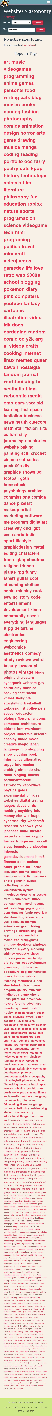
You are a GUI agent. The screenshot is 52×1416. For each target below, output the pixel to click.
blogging (30, 281)
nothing (10, 810)
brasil (34, 1084)
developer (24, 944)
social (31, 692)
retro (9, 274)
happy (9, 1380)
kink (25, 1363)
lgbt (36, 528)
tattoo (24, 1266)
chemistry (8, 1130)
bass (17, 1351)
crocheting (26, 1260)
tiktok (14, 1198)
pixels (8, 976)
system (28, 890)
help (6, 1164)
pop (12, 1144)
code (36, 597)
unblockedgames (19, 1340)
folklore (13, 1283)
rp (17, 1008)
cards (42, 1283)
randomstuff (8, 1343)
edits (17, 1386)
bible (21, 1226)
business (33, 415)
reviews (23, 659)
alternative (32, 759)
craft (6, 1040)
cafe (12, 1137)
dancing (17, 912)
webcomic (15, 395)
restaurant (8, 1217)
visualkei (21, 1354)
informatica (13, 759)
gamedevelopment (19, 856)
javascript (27, 665)
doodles (6, 1312)
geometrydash (42, 1363)
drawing (27, 139)
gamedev (14, 267)
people (39, 1198)
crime (5, 1337)
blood (11, 1337)
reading (29, 154)
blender (9, 1008)
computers (27, 296)
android (35, 1130)
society (6, 1280)
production (11, 1076)
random (37, 331)
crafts (32, 345)
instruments (33, 1351)
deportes (9, 1021)
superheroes (14, 1294)
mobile (13, 1280)
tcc (14, 1209)
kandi (41, 1188)
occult (42, 841)
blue (40, 1088)
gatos (22, 790)
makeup (11, 509)
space (36, 409)
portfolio (13, 161)
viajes (10, 1340)
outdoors (26, 1096)
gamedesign (12, 967)
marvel (27, 903)
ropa (34, 1200)
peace (15, 1383)
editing (10, 553)
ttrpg (8, 628)
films (31, 388)
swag (24, 1052)
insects (20, 1178)
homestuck (14, 484)
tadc (16, 1366)
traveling (22, 1021)
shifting (6, 1369)
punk (9, 465)
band (24, 830)
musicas (40, 1280)
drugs (32, 1269)
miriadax (38, 1360)
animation (32, 125)
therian (28, 1185)
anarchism (37, 1127)
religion (11, 565)
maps (26, 1206)
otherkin (7, 1220)
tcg (45, 1374)
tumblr (33, 1175)
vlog (44, 1108)
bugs (35, 815)
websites (11, 800)
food (30, 90)
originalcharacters (19, 677)
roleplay (24, 590)
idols (39, 1340)
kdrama (20, 1206)
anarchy (7, 1289)
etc (28, 440)
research (11, 825)
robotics (19, 1088)
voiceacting (22, 1277)
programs (7, 1303)
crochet (38, 453)
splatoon (10, 949)
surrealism (24, 1192)
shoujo (34, 1314)
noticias (25, 1326)
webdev (12, 1134)
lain (44, 912)
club (27, 1380)
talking (38, 1275)
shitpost (13, 1312)
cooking (13, 353)
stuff (19, 428)
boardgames (12, 1072)
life (29, 267)
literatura (26, 1104)
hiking (35, 926)
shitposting (8, 1258)
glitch (14, 1277)
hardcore (15, 1220)
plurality (33, 1154)
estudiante (25, 1252)
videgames (13, 1374)
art (7, 61)
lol (11, 1048)
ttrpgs (9, 764)
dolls (21, 861)
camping (42, 1309)
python (15, 962)
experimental (14, 795)
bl (19, 1028)
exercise (42, 1349)
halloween (30, 1223)
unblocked (40, 1158)
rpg (20, 572)
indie (30, 534)
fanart (9, 578)
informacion (8, 1320)
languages (36, 622)
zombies (20, 1374)
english (36, 930)
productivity (28, 1374)
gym (7, 912)
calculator (7, 1332)
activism (24, 1076)
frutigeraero (26, 841)
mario (32, 1137)
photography (18, 118)
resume (39, 903)
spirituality (12, 687)
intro (14, 935)
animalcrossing (15, 1357)
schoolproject (9, 1269)
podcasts (15, 1212)
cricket (32, 1226)
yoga (16, 1158)
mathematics (37, 971)
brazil (41, 1235)
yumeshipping (30, 1320)
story (24, 597)
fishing (16, 1217)
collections (7, 1357)
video (35, 317)
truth (5, 1294)
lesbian (35, 1108)
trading (29, 1178)
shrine (35, 1048)
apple (31, 1323)
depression (8, 1266)
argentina (22, 1380)
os (42, 1312)
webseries (28, 1240)
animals (12, 182)
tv (38, 381)
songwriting (38, 1332)
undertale (25, 733)
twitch (21, 1068)
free (16, 940)
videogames (17, 68)
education (15, 203)
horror (27, 132)
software (33, 515)
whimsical (29, 1343)
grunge (37, 1104)
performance (24, 1297)
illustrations (37, 1294)
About (7, 1407)
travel (28, 246)
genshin (19, 880)
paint (36, 1383)
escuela (37, 1164)
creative (10, 744)
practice (30, 1306)
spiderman (7, 1300)
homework (8, 1260)
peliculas (17, 921)
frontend (6, 1374)
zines (35, 609)
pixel (14, 1040)
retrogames (20, 1249)
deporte (27, 1140)
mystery (23, 949)
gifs (35, 1028)
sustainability (14, 1252)
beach (10, 1349)
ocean (41, 1012)
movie (34, 738)
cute (25, 168)
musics (16, 1317)
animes (25, 836)
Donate (16, 1407)
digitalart (38, 522)
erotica (6, 1283)
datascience (42, 1383)
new (5, 1340)
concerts (7, 1277)
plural (16, 1223)
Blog (30, 1407)
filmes (42, 1092)
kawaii (11, 367)
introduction (20, 985)
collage (39, 1080)
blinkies (32, 795)
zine (7, 985)
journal (30, 374)
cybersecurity (15, 820)
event (12, 1181)
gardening (15, 331)
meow (32, 1032)
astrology (18, 908)
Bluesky (40, 1402)
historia (26, 1123)
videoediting (10, 1178)
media (35, 395)
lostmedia (36, 1312)
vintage (26, 672)
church (14, 1332)
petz (34, 1258)
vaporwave (32, 784)
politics (12, 246)
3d (39, 472)
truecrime (33, 1203)
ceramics (16, 1260)
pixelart (24, 503)
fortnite (20, 1003)
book (33, 754)
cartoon (24, 930)
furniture (24, 1275)
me (7, 522)
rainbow (42, 1357)
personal (13, 90)
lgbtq (20, 559)
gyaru (25, 926)
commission (12, 1329)
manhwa (20, 1112)
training (20, 1332)
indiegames (38, 1040)
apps (39, 917)
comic (10, 338)
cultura (40, 1200)
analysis (7, 1229)
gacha (22, 1258)
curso (16, 1258)
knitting (36, 871)
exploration (29, 1354)
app (6, 935)
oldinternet (24, 1317)
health (22, 422)
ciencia (11, 1366)
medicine (31, 935)
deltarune (24, 628)
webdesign (13, 708)
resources (25, 980)
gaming (12, 111)
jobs (39, 1377)
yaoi (38, 825)
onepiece (7, 1286)
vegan (12, 1351)
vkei (6, 1028)
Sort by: (6, 22)
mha (41, 1346)
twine (6, 1144)
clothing (20, 754)
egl (38, 1226)
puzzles (9, 958)
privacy (20, 1060)
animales (24, 1175)
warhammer (13, 1369)
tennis (13, 1246)
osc (39, 980)
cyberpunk (12, 682)
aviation (34, 1252)
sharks (7, 1123)
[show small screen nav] (49, 2)
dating (11, 1360)
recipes (27, 1028)
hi (25, 1195)
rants (40, 1252)
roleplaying (11, 1024)
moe (30, 1317)
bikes (29, 1312)
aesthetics (14, 653)
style (13, 1028)
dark (38, 1036)
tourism (15, 1232)
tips (42, 1374)
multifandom (37, 1354)
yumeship (26, 1151)
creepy (20, 1161)
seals (6, 1292)
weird (38, 659)
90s (18, 465)
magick (6, 1366)
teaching (10, 980)
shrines (21, 1283)
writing (11, 97)
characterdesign (24, 1012)
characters (29, 553)
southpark (39, 1185)
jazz (45, 1140)
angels (42, 1212)
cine (32, 1021)
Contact (30, 1411)
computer (11, 723)
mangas (7, 1212)
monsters (7, 1203)
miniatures (33, 1377)
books (28, 104)
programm (31, 1357)
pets (41, 708)
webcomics (15, 647)
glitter (19, 1312)
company (7, 1306)
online (8, 1016)
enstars (7, 1246)
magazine (7, 1255)
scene (33, 615)
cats (25, 97)
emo (8, 402)
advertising (42, 1351)
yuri (6, 921)
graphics (12, 472)
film (27, 182)
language (11, 749)
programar (40, 1181)
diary (32, 288)
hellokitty (23, 1108)
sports (27, 210)
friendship (8, 1235)
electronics (14, 634)
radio (8, 774)
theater (14, 1127)
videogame (35, 225)
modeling (7, 1209)
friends (27, 565)
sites (40, 1255)
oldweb (10, 728)
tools (12, 1108)
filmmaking (11, 1084)
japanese (11, 830)
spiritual (21, 1366)
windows (39, 944)
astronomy (12, 784)
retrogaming (10, 1161)
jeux (29, 1363)
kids (13, 1300)
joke (37, 1357)
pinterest (27, 1072)
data (40, 1032)
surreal (24, 1255)
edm (36, 1209)
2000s (33, 274)
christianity (22, 1048)
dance (10, 503)
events (31, 880)
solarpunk (37, 1329)
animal (28, 1314)
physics (10, 790)
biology (10, 718)
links (7, 999)
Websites (13, 11)
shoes (22, 1223)
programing (17, 239)
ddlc (5, 1380)
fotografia (35, 1052)
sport (9, 540)
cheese (34, 1363)
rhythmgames (11, 1326)
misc (20, 1134)
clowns (39, 1137)
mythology (11, 994)
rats (18, 1246)
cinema (11, 459)
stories (39, 440)
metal (38, 547)
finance (10, 861)
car (6, 1108)
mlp (23, 749)
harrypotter (8, 1263)
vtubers (19, 1147)
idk (7, 324)
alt (13, 1036)
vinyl (19, 1326)
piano (25, 994)
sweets (25, 1323)
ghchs (34, 994)
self (31, 1380)
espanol (24, 1357)
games (26, 83)
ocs (28, 161)
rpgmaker (38, 1289)
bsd (22, 1212)
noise (7, 1056)
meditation (32, 1326)
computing (37, 1144)
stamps (30, 921)
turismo (42, 1249)
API (36, 1407)
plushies (35, 1056)
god (43, 1123)
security (29, 1024)
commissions (17, 497)
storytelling (13, 703)
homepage (8, 1223)
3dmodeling (11, 1104)
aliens (30, 917)
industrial (26, 1334)
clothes (32, 584)
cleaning (28, 1220)
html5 (40, 856)
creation (21, 1237)
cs (4, 1326)
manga (29, 146)
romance (40, 876)
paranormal (37, 1044)
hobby (8, 1012)
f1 (22, 1130)
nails (36, 1249)
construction (32, 1161)
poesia (28, 1258)
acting (27, 1130)
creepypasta (29, 940)
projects (10, 836)
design (11, 132)
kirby (15, 1226)
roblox (35, 203)
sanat (37, 1306)
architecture (31, 723)
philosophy (16, 196)
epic (32, 1192)
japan (34, 744)
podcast (24, 1084)
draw (28, 1144)
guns (36, 1300)
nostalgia (29, 367)
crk (40, 1303)
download (12, 1388)
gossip (22, 1351)
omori (33, 1116)
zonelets (33, 1064)
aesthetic (14, 388)
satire (5, 1334)
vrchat (29, 1340)
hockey (7, 1215)
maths (39, 1120)
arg (39, 338)
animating (34, 1334)
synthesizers (39, 1337)
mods (36, 1263)
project (9, 733)
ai (6, 345)
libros (36, 866)
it (24, 708)
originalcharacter (15, 1323)
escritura (30, 1300)
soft (36, 1286)
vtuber (9, 697)
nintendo (25, 769)
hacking (10, 692)
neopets (39, 1366)
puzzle (24, 885)
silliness (17, 1371)
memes (24, 360)
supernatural (20, 1168)
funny (31, 572)
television (11, 871)
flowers (24, 718)
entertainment (17, 603)
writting (31, 1217)
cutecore (37, 422)
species (22, 1314)
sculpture (40, 1223)
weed (6, 1188)
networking (42, 1258)
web (20, 274)
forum (34, 1188)
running (9, 1060)
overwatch (21, 1349)
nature (11, 210)
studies (45, 1371)
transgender (12, 903)
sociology (19, 1200)
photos (10, 672)
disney (6, 1323)
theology (16, 1255)
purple (35, 1212)
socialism (41, 1195)
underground (8, 1317)
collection (8, 1154)
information (24, 764)
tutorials (22, 1286)
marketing (13, 515)
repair (13, 1363)
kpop (36, 168)
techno (20, 1195)
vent (6, 1120)
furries (9, 841)
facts (15, 1349)
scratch (27, 1134)
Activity (9, 17)
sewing (11, 597)
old (17, 1144)
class (20, 1337)
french (11, 1292)
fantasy (31, 303)
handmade (22, 1306)
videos (16, 345)
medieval (15, 1229)
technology (33, 175)
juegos (9, 805)
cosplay (10, 738)
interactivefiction (8, 1354)
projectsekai (20, 1388)
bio (6, 962)
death (7, 1092)
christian (7, 1237)
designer (31, 1371)
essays (42, 894)
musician (6, 1377)
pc (32, 1147)
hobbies (29, 687)
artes (19, 1164)
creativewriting (40, 1323)
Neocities (11, 1402)
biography (41, 1386)
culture (10, 434)
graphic (31, 1088)
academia (8, 1226)
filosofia (40, 1326)
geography (38, 1076)
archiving (6, 1386)
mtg (38, 1297)
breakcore (10, 1064)
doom (44, 1168)
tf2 (5, 1080)
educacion (24, 713)
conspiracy (24, 1232)
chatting (25, 1198)
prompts (26, 1383)
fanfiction (13, 415)
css (7, 534)
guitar (22, 578)
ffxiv (29, 1068)
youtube (13, 303)
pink (8, 296)
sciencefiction (9, 1249)
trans (9, 559)
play (25, 1294)
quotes (36, 1272)
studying (18, 1016)
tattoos (13, 1195)
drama (32, 1198)
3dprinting (19, 1185)
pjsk (6, 1032)
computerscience (36, 1171)
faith (27, 1369)
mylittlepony (27, 1292)
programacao (32, 1235)
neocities (41, 1314)
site (19, 815)
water (23, 1263)
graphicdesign (18, 547)
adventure (34, 1003)
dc (5, 1185)
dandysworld (21, 1300)
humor (35, 985)
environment (15, 1140)
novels (8, 1003)
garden (29, 1263)
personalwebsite (17, 779)
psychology (15, 490)
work (21, 876)
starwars (37, 1140)
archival (22, 1386)
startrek (42, 1306)
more (22, 1346)
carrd (24, 1008)
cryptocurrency (28, 1337)
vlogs (31, 1289)
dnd (27, 528)
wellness (7, 1243)
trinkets (38, 1178)
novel (35, 1134)
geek (24, 1312)
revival (41, 1334)
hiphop (24, 1044)
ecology (43, 1161)
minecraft (14, 253)
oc (21, 338)
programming (19, 75)
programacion (19, 218)
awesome (15, 1120)
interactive (30, 967)
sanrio (18, 534)
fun (34, 196)
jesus (6, 1137)
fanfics (15, 1286)
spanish (41, 1024)
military (18, 1334)
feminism (10, 1068)
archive (35, 490)
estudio (6, 1297)
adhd (31, 1332)
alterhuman (36, 1260)
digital (25, 800)
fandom (12, 374)
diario (26, 1366)
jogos (30, 908)
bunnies (24, 1040)
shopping (36, 749)
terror (15, 1235)
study (9, 659)
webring (44, 1377)
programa (16, 1243)
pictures (27, 1080)
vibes (38, 1320)
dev (41, 1116)
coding (11, 154)
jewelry (8, 1088)
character (23, 1289)
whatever (8, 1158)
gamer (41, 1175)
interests (11, 851)
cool (34, 578)
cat (22, 459)
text (27, 1237)
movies (12, 104)
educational (11, 1116)
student (8, 1112)
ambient (41, 1240)
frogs (6, 1252)
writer (45, 1277)
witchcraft (36, 820)
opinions (15, 1380)
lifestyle (23, 540)
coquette (22, 953)
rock (37, 590)
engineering (15, 640)
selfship (43, 1292)
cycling (31, 1275)
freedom (25, 1215)
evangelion (15, 1346)
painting (12, 453)
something (20, 1363)
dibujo (36, 1309)
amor (39, 1016)
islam (16, 1354)
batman (33, 1297)
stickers (36, 1123)
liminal (26, 1269)
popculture (11, 971)
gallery (22, 990)
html (20, 232)
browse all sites (28, 44)
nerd (19, 1181)
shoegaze (21, 1303)
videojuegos (17, 260)
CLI (23, 1407)
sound (25, 1203)
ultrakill (6, 1314)
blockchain (7, 1309)
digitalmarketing (28, 1243)
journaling (14, 440)
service (33, 1232)
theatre (35, 830)
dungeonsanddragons (21, 1360)
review (14, 1303)
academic (27, 1280)
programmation (27, 1309)
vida (22, 1220)
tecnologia (22, 846)
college (7, 1151)
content (28, 1303)
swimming (32, 1195)
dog (24, 971)
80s (41, 1134)
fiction (31, 428)
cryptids (38, 1277)
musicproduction (31, 1283)
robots (30, 976)
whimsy (9, 953)
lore (20, 728)
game (10, 139)
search (30, 1229)
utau (43, 1064)
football (11, 478)
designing (40, 1096)
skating (16, 1151)
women (43, 1246)
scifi (25, 453)
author (30, 1209)
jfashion (35, 1008)
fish (29, 876)
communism (20, 1056)
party (34, 1340)
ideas (6, 1206)
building (29, 1272)
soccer (9, 713)
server (35, 1292)
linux (9, 360)
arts (43, 428)
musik (32, 1369)
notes (42, 1286)
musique (12, 1334)
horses (35, 1151)
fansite (8, 1044)
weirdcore (33, 728)
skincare (26, 1188)
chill (22, 1217)
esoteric (15, 1289)
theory (18, 1292)
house (5, 1349)
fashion (30, 111)
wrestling (32, 1060)
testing (37, 800)
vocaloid (34, 403)
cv (29, 1266)
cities (40, 1380)
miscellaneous (22, 1377)
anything (25, 810)
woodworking (8, 1383)
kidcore (22, 1235)
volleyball (14, 1080)
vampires (10, 876)
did (36, 1255)
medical (7, 1198)
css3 (31, 1366)
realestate (9, 1147)
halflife (36, 1380)
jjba (17, 1275)
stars (7, 1036)
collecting (11, 885)
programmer (34, 1168)
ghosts (30, 1277)
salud (37, 1192)
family (37, 958)
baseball (27, 1164)
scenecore (40, 1068)
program (19, 522)
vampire (42, 1300)
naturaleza (13, 1377)
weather (15, 1192)
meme (8, 940)
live (30, 1294)
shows (28, 472)
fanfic (29, 912)
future (44, 1340)
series (33, 459)
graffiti (30, 1255)
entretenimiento (8, 1371)
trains (27, 1147)
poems (24, 871)
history (12, 175)
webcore (30, 682)
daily (16, 1314)
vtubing (32, 1346)
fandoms (38, 718)
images (23, 1154)
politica (20, 1383)
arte (40, 132)
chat (37, 769)
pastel (38, 1147)
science (12, 225)
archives (30, 1286)
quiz (11, 1314)
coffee (32, 708)
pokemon (14, 288)
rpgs (43, 1084)
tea (5, 1134)
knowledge (42, 1232)
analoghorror (37, 1266)
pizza (16, 999)
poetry (11, 168)
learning (12, 409)
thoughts (23, 697)
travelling (15, 1100)
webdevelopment (34, 962)
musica (12, 146)
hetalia (16, 1263)
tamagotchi (7, 1363)
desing (28, 1349)
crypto (37, 836)
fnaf (21, 692)
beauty (10, 665)
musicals (35, 990)
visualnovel (21, 1209)
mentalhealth (21, 899)
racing (23, 1229)
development (16, 609)
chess (34, 953)
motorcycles (24, 1371)
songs (22, 1064)
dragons (10, 990)
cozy (30, 1112)
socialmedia (11, 1096)
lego (6, 1181)
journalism (24, 958)
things (24, 1116)
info (37, 810)
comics (12, 125)
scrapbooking (33, 1246)
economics (35, 1206)
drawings (10, 930)
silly (23, 434)
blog (37, 97)
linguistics (11, 894)
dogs (17, 324)
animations (12, 926)
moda (22, 738)
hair (35, 1240)
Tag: (5, 29)
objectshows (19, 1032)
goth (24, 478)
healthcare (39, 1217)
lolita (18, 1137)
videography (27, 1158)
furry (39, 161)
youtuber (21, 1329)
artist (26, 509)
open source (21, 1402)
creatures (32, 1360)
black (26, 1346)
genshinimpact (9, 1272)
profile (19, 866)
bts (6, 1100)
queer (40, 360)
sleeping (40, 846)
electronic (17, 1123)
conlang (14, 1297)
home (7, 1052)
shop (8, 754)
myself (30, 1016)
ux (21, 1294)
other (8, 866)
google (37, 1343)
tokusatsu (34, 1386)
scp (15, 1337)
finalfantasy (21, 1369)
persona (14, 1175)
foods (16, 1052)
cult (35, 1366)
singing (20, 774)
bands (18, 1215)
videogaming (36, 1237)
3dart (19, 1280)
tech (8, 232)
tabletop (27, 1200)
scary (14, 1237)
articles (35, 1303)
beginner (38, 1371)
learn (26, 1226)
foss (33, 1280)
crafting (10, 769)
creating (19, 1269)
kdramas (17, 1266)
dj (39, 1154)
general (30, 1249)
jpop (17, 1130)
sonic (9, 590)
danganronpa (24, 1036)
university (20, 1272)
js (26, 1217)
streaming (13, 584)
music (18, 61)
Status (43, 1407)
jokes (31, 1383)
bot (14, 1309)
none (15, 1092)
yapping (19, 1240)
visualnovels (13, 890)
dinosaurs (29, 1100)
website (11, 447)
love (38, 267)
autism (32, 861)
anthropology (9, 1240)
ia (42, 1320)
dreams (25, 894)
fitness (33, 774)
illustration (16, 317)
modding (37, 949)
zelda (37, 1346)
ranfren (6, 1388)
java (40, 1203)
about (21, 805)
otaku (24, 1246)
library (38, 1243)
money (9, 815)
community (15, 615)
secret (28, 1386)
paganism (21, 1343)
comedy (33, 653)
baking (27, 447)
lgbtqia (7, 1192)
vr (33, 894)
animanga (43, 1209)
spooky (6, 1360)
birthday (10, 944)
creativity (13, 528)
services (8, 1168)
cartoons (14, 310)
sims (26, 1332)
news (9, 422)
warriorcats (28, 1181)
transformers (28, 1120)
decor (18, 1309)
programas (41, 1215)
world (43, 1206)
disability (44, 1343)
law (16, 1044)
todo (5, 1329)
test (25, 409)
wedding (7, 1232)
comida (38, 497)
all (28, 866)
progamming (28, 1092)
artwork (28, 1212)
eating (37, 1229)
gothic (40, 908)
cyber (12, 1164)
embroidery (34, 1349)
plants (10, 572)
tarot (7, 899)
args (43, 1130)
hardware (15, 1188)
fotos (45, 1346)
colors (33, 1215)
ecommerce (25, 1127)
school (11, 281)
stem (15, 1343)
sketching (17, 1203)
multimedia (9, 1171)
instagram (28, 1329)
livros (6, 1127)
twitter (27, 1351)
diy (26, 465)
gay (41, 682)
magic (23, 744)
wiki (6, 908)
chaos (36, 1317)
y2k (30, 338)
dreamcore (34, 999)
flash (6, 1175)
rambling (6, 1351)
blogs (39, 672)
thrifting (37, 1220)
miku (10, 1185)
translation (21, 1171)
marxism (6, 1346)
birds (31, 805)
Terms (21, 1411)
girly (22, 1144)
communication (18, 1320)
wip (27, 815)
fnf (23, 999)
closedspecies (9, 1275)
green (43, 1192)
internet (32, 353)
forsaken (14, 1306)
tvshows (26, 825)
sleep (8, 846)
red (36, 1369)
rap (21, 935)
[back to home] (4, 3)
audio (43, 1028)
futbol (36, 899)
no (21, 1024)
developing (36, 1374)
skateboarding (14, 917)
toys (37, 912)
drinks (12, 1386)
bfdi (6, 1048)
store (25, 1137)
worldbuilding (19, 381)
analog (12, 1206)
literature (14, 189)
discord (40, 733)
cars (20, 402)
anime (10, 83)
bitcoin (6, 1195)
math (9, 428)
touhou (19, 976)
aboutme (35, 559)
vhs (12, 1215)
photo (8, 880)
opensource (8, 1200)
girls (6, 1140)
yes (19, 1198)
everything (14, 622)
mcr (16, 1154)
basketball (32, 703)
